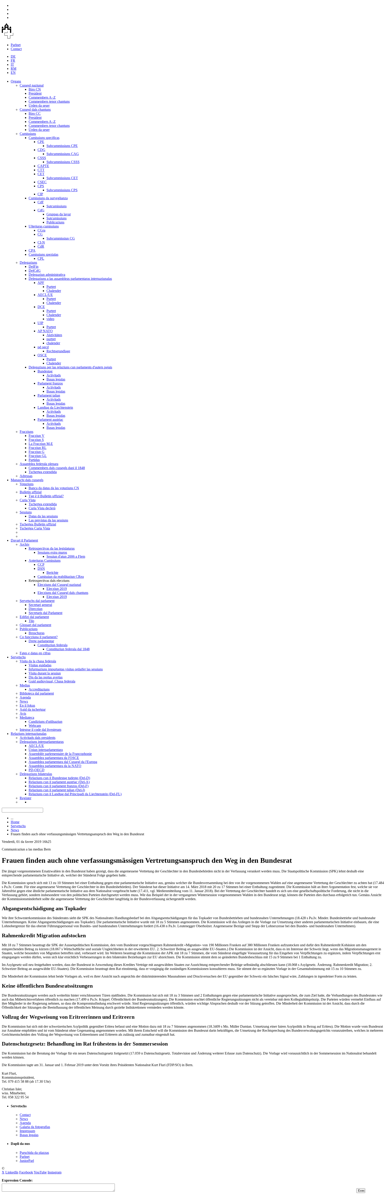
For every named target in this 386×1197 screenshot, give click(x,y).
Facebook (26, 1172)
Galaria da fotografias (35, 1127)
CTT (41, 170)
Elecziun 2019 (56, 589)
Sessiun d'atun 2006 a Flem (65, 556)
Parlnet (16, 45)
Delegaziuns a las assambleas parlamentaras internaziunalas (70, 279)
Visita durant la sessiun (45, 673)
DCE (41, 307)
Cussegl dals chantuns (35, 109)
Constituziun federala (52, 645)
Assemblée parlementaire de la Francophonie (60, 754)
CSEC (42, 182)
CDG (41, 150)
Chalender (53, 291)
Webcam (35, 725)
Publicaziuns (55, 222)
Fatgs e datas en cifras (35, 653)
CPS (41, 186)
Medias (25, 685)
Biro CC (35, 113)
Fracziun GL (38, 456)
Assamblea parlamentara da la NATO (55, 766)
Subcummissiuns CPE (62, 146)
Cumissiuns (28, 134)
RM (13, 68)
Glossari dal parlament (35, 625)
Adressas (26, 476)
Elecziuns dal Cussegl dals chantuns (63, 593)
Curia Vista (28, 500)
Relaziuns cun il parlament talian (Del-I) (57, 790)
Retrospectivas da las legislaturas (52, 548)
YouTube (40, 1172)
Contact (16, 49)
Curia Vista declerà (42, 508)
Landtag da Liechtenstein (55, 407)
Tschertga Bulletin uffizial (38, 524)
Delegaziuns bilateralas (36, 774)
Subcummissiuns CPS (62, 190)
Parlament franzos (50, 383)
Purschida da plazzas (34, 1152)
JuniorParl (27, 1161)
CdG (41, 210)
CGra (41, 230)
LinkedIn (11, 1172)
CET (41, 174)
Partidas (34, 460)
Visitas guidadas (40, 665)
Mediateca (27, 717)
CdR (41, 246)
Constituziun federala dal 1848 (68, 649)
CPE (41, 142)
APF (41, 283)
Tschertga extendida (43, 472)
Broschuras (36, 633)
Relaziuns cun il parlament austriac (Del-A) (59, 782)
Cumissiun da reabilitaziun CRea (61, 576)
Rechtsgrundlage (58, 351)
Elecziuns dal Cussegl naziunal (59, 585)
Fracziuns (26, 432)
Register (25, 798)
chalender (53, 343)
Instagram (54, 1172)
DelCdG (35, 270)
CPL (41, 258)
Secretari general (40, 605)
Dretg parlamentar (41, 641)
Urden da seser (39, 105)
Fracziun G (36, 452)
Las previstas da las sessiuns (48, 520)
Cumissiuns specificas (44, 138)
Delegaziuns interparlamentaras (42, 742)
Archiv (24, 544)
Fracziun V (36, 436)
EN (13, 72)
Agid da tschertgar (33, 709)
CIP (40, 194)
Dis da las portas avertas (46, 677)
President (35, 93)
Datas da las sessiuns (43, 516)
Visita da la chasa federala (38, 661)
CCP (41, 564)
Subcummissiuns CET (62, 178)
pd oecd (43, 347)
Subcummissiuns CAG (62, 154)
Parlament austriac (50, 419)
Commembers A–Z (42, 97)
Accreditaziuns (39, 689)
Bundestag (45, 371)
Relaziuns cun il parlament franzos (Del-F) (58, 786)
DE (13, 56)
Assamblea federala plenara (39, 464)
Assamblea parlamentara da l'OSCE (54, 758)
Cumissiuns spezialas (43, 254)
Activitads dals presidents (37, 738)
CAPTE (43, 166)
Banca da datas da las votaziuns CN (54, 488)
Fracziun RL (37, 448)
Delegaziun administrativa (47, 274)
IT (12, 64)
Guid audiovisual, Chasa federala (52, 681)
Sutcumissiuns (56, 206)
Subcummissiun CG (60, 238)
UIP (40, 323)
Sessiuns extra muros (52, 552)
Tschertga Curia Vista (35, 528)
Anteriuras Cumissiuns (45, 560)
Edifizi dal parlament (34, 617)
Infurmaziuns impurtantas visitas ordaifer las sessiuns (66, 669)
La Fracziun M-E (41, 444)
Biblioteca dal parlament (37, 693)
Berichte (52, 572)
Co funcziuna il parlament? (39, 637)
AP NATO (45, 331)
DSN (41, 568)
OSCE (42, 355)
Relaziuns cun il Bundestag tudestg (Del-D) (59, 778)
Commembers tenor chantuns (49, 101)
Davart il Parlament (24, 540)
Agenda (25, 697)
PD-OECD (36, 770)
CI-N (41, 242)
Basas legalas (55, 379)
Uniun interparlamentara (46, 750)
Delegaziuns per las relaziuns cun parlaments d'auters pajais (70, 367)
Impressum (27, 1131)
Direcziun (35, 609)
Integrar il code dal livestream (40, 729)
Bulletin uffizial (31, 492)
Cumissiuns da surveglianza (48, 198)
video (50, 319)
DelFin (33, 266)
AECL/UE (45, 295)
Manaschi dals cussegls (27, 480)
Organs (16, 81)
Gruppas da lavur (58, 214)
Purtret (51, 287)
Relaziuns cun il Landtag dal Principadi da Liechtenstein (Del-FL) (75, 794)
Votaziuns (27, 484)
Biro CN (35, 89)
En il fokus (27, 705)
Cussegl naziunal (32, 85)
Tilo (31, 621)
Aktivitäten (54, 335)
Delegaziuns (28, 262)
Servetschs (18, 657)
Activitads (53, 375)
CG (40, 234)
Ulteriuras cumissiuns (44, 226)
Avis (23, 713)
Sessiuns (26, 512)
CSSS (42, 158)
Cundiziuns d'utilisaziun (45, 721)
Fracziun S (36, 440)
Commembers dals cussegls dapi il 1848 (57, 468)
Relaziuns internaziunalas (28, 734)
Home (15, 822)
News (24, 701)
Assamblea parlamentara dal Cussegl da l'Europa (63, 762)
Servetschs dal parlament (37, 601)
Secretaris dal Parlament (45, 613)
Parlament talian (49, 395)
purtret (51, 339)
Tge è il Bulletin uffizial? (46, 496)
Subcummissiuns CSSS (63, 162)
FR (13, 60)
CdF (41, 202)
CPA (32, 250)
